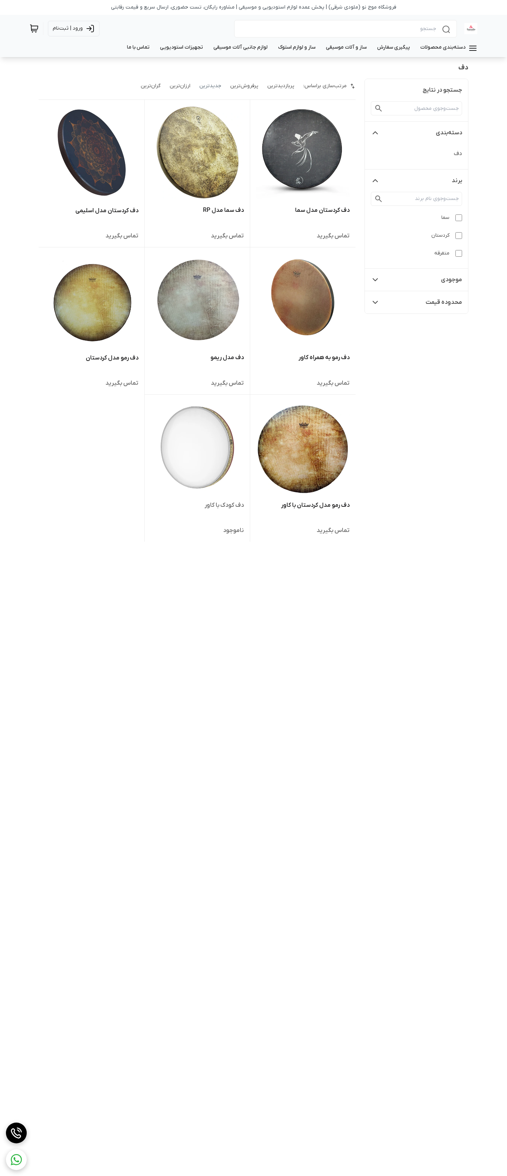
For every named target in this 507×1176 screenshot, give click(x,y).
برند (457, 180)
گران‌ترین (151, 85)
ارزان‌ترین (180, 85)
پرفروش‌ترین (244, 85)
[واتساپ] (16, 1159)
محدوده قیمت (444, 302)
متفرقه (441, 253)
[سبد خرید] (34, 28)
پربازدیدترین (280, 85)
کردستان (440, 235)
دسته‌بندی (449, 133)
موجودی (451, 279)
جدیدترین (210, 85)
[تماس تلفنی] (16, 1133)
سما (445, 217)
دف (458, 153)
